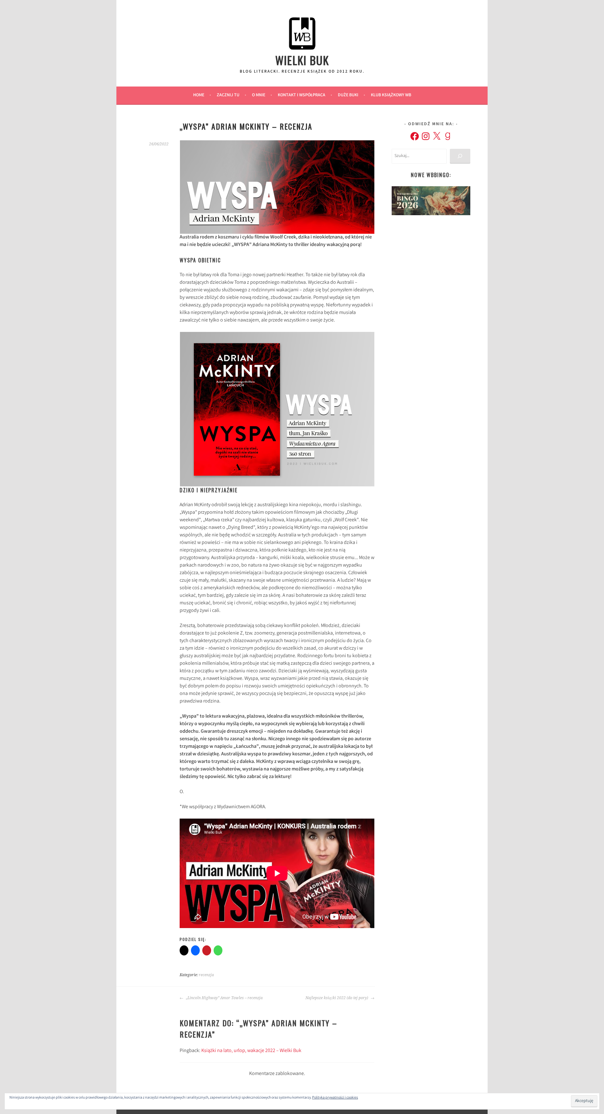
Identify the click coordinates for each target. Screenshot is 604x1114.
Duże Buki (348, 95)
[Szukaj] (460, 156)
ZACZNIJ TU (228, 95)
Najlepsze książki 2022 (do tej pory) (337, 998)
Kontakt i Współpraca (301, 95)
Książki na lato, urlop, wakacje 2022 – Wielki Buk (251, 1051)
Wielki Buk (302, 60)
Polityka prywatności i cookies (335, 1097)
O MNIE (258, 95)
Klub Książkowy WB (391, 95)
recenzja (206, 975)
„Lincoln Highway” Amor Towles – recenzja (224, 998)
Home (198, 95)
